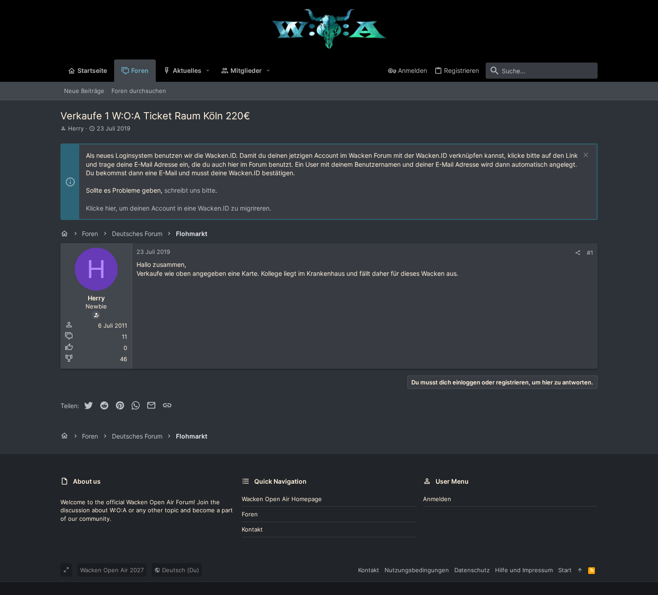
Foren (250, 514)
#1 (590, 252)
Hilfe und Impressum (524, 570)
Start (565, 570)
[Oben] (579, 570)
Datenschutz (472, 570)
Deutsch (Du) (179, 570)
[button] (208, 70)
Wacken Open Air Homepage (282, 498)
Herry (76, 128)
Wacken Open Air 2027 (112, 570)
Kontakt (252, 529)
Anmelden (437, 498)
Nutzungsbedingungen (417, 570)
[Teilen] (578, 253)
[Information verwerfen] (585, 155)
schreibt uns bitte (189, 190)
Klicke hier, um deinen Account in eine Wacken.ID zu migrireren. (178, 208)
